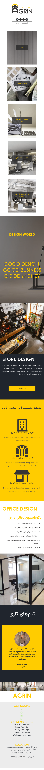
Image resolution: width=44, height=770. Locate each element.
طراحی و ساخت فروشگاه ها (22, 483)
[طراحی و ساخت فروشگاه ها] (22, 476)
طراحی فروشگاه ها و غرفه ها (22, 195)
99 (24, 757)
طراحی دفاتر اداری (22, 158)
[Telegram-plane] (17, 19)
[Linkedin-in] (26, 19)
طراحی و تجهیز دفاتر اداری (22, 432)
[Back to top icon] (39, 765)
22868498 (17, 757)
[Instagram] (20, 19)
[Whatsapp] (23, 19)
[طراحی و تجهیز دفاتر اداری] (22, 425)
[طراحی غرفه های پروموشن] (22, 451)
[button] (3, 647)
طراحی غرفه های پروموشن (22, 458)
